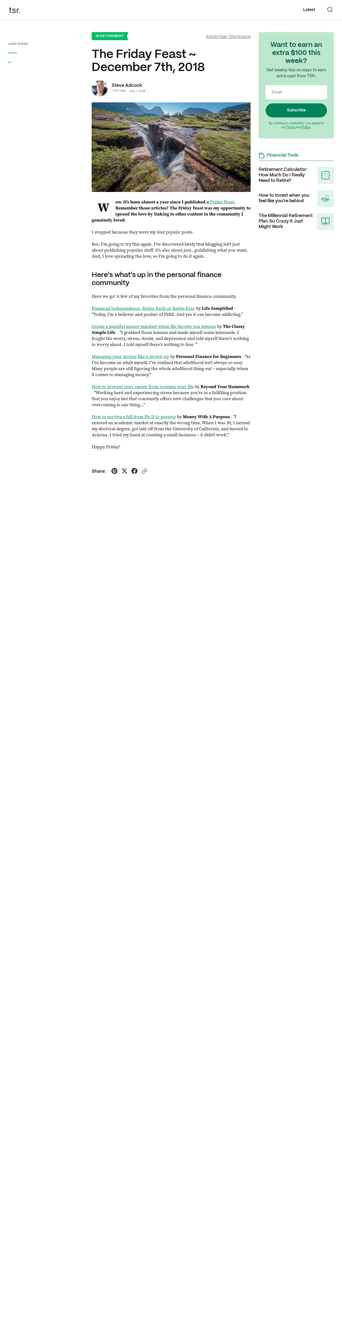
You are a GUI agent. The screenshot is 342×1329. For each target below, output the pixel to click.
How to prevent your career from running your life (143, 387)
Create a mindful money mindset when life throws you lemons (154, 326)
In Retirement (110, 36)
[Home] (16, 10)
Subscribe (296, 110)
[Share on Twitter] (124, 471)
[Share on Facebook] (134, 471)
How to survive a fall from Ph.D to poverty (134, 417)
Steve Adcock (127, 86)
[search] (330, 10)
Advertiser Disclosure (228, 37)
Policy (306, 127)
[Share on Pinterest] (114, 471)
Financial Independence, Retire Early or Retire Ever (143, 308)
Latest (309, 10)
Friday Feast (222, 202)
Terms (290, 127)
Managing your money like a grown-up (130, 357)
